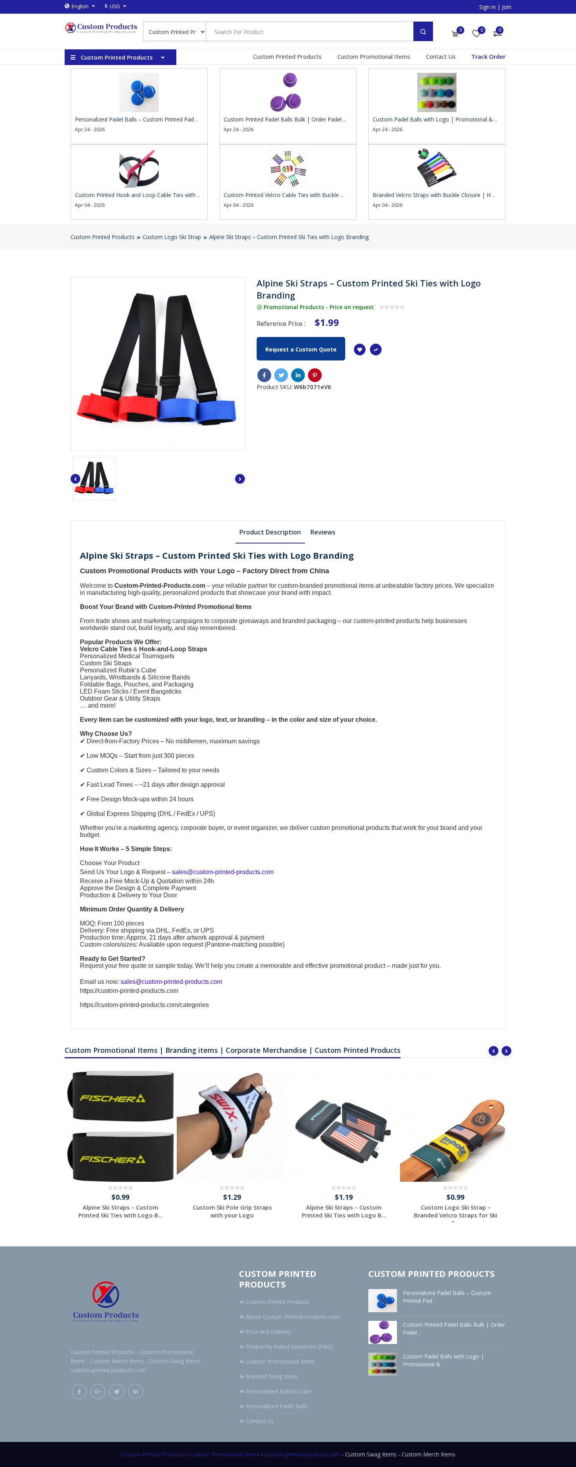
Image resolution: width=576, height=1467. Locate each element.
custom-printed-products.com (302, 1454)
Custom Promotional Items (373, 56)
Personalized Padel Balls (277, 1406)
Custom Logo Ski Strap (172, 237)
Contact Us (441, 56)
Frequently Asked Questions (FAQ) (289, 1346)
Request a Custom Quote (301, 349)
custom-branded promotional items (326, 585)
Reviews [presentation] (322, 532)
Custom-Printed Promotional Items (200, 606)
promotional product (357, 965)
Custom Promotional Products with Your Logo (157, 571)
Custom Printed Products (287, 56)
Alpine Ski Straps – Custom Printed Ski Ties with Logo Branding (289, 237)
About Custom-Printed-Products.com (293, 1316)
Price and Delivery (268, 1331)
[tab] (270, 531)
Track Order (488, 56)
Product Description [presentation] (270, 532)
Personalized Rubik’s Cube (118, 670)
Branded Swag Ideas (272, 1376)
